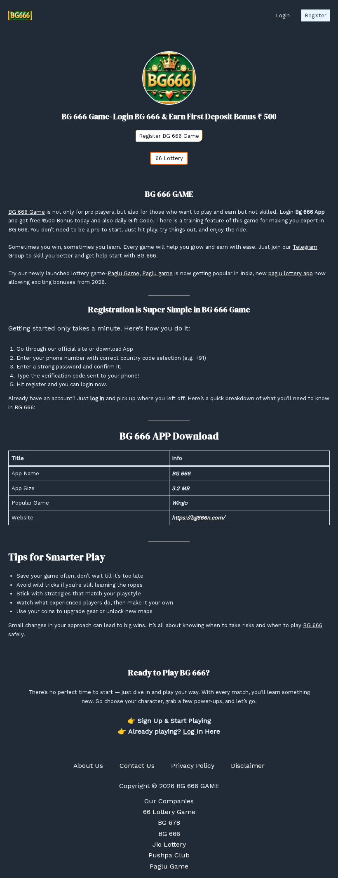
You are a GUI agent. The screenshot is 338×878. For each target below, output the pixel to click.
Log (190, 731)
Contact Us (137, 765)
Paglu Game (123, 273)
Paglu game (157, 273)
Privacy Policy (192, 765)
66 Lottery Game (169, 812)
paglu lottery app (290, 273)
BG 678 (169, 822)
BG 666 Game (26, 212)
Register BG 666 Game (169, 136)
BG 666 (146, 256)
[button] (282, 15)
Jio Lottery (169, 844)
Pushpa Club (169, 855)
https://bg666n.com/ (198, 518)
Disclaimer (248, 765)
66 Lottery (169, 158)
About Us (88, 765)
